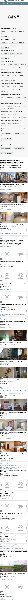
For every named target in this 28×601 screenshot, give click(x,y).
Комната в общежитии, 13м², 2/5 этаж (11, 342)
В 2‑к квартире (13, 64)
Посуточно (15, 44)
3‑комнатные (21, 31)
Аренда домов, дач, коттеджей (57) (12, 83)
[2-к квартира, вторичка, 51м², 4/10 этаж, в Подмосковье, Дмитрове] (7, 203)
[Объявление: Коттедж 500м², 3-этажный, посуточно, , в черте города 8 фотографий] (14, 546)
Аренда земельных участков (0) (11, 103)
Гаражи (3, 114)
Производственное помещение (8, 140)
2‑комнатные (13, 31)
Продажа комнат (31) (7, 50)
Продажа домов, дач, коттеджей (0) (12, 72)
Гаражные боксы (5, 117)
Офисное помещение (6, 133)
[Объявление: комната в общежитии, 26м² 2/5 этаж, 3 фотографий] (13, 378)
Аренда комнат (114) (7, 61)
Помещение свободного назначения (9, 135)
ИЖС (2, 97)
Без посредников (5, 36)
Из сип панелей (4, 80)
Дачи (8, 75)
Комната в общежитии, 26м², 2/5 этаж (11, 380)
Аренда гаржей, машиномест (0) (11, 120)
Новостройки (15, 33)
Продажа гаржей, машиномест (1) (11, 111)
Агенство (3, 100)
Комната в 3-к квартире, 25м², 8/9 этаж (11, 393)
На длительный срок (5, 44)
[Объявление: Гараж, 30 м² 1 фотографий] (13, 593)
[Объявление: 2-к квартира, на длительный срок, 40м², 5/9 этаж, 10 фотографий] (7, 303)
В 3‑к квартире (23, 64)
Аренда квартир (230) (8, 39)
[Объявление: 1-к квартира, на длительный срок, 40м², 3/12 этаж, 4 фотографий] (7, 260)
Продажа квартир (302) (8, 28)
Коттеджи (14, 75)
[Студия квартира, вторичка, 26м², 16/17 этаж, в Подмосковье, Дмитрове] (7, 223)
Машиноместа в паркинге (13, 114)
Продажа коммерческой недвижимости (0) (13, 129)
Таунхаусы (21, 75)
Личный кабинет (20, 3)
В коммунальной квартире (16, 53)
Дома (2, 75)
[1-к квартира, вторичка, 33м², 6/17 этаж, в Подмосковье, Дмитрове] (14, 234)
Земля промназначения (20, 97)
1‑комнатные (4, 31)
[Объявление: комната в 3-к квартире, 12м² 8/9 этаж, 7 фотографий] (13, 359)
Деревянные (14, 78)
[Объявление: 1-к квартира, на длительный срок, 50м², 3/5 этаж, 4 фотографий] (14, 315)
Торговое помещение (19, 133)
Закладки (11, 3)
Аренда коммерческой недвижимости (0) (13, 144)
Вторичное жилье (5, 33)
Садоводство (9, 97)
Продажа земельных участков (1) (11, 94)
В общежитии (4, 53)
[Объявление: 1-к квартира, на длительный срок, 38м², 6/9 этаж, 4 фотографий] (7, 281)
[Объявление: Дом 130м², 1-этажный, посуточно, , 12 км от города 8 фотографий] (7, 512)
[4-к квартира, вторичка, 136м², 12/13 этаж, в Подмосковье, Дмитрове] (7, 183)
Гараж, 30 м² (3, 594)
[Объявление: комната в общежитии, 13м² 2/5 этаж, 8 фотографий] (13, 341)
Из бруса (13, 80)
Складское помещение (6, 138)
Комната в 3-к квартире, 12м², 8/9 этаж (11, 361)
